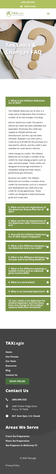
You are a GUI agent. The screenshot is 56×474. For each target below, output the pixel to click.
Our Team (11, 361)
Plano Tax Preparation (17, 440)
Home (9, 352)
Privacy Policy (12, 465)
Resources (11, 365)
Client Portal (30, 6)
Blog (8, 370)
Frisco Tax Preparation (18, 436)
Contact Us (11, 374)
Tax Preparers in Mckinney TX (21, 445)
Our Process (12, 356)
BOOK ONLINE (17, 381)
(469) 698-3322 (28, 2)
